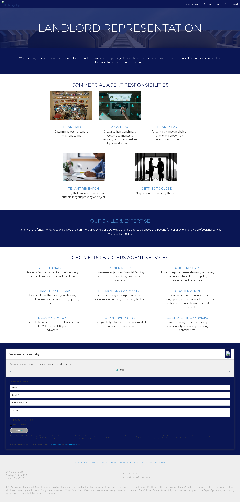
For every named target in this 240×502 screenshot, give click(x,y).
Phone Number (19, 403)
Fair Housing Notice (154, 462)
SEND (18, 430)
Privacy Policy (55, 445)
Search (235, 4)
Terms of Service (70, 445)
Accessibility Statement (125, 462)
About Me (223, 5)
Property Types (194, 5)
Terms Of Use (80, 462)
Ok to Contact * (21, 424)
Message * (17, 410)
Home (179, 4)
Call (121, 370)
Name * (15, 387)
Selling (29, 420)
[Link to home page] (13, 4)
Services (210, 5)
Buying (16, 420)
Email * (15, 395)
